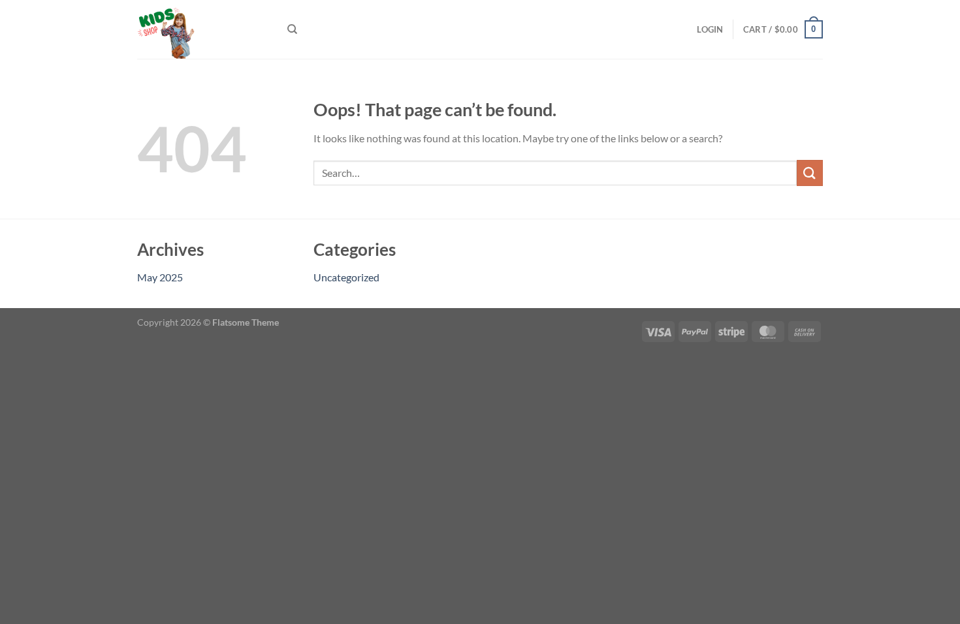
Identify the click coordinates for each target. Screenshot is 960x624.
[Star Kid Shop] (202, 29)
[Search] (292, 29)
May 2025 (160, 277)
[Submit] (810, 172)
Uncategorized (346, 277)
